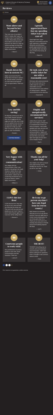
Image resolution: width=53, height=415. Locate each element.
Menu (50, 3)
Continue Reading (14, 138)
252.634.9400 (43, 2)
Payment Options (42, 4)
